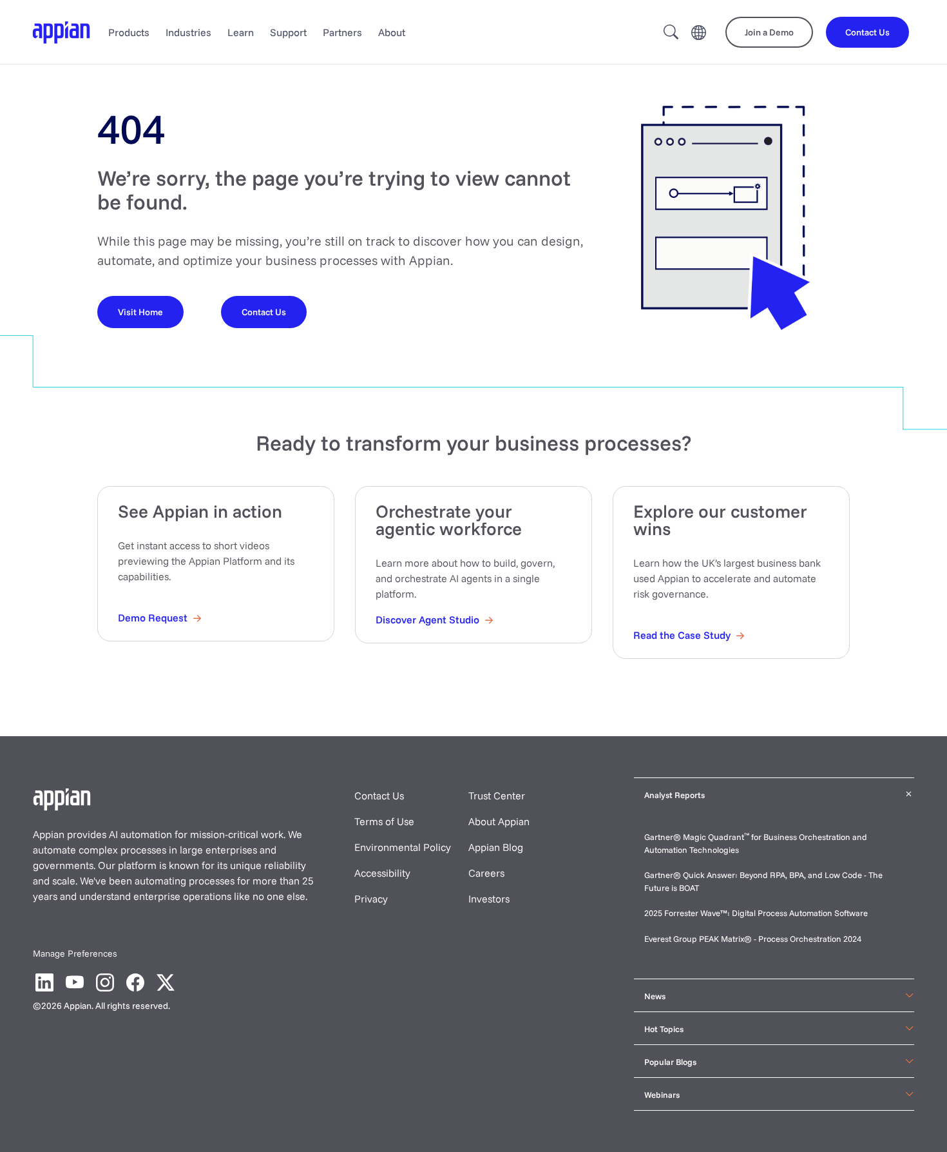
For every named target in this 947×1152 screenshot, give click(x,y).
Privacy (371, 898)
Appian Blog (495, 847)
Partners (342, 32)
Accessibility (382, 872)
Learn (240, 32)
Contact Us (379, 795)
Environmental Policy (402, 847)
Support (288, 32)
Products (128, 32)
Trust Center (496, 795)
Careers (486, 872)
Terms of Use (384, 821)
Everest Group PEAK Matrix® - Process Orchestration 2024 (752, 938)
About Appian (499, 821)
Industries (188, 32)
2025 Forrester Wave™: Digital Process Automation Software (756, 913)
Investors (489, 898)
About (391, 32)
